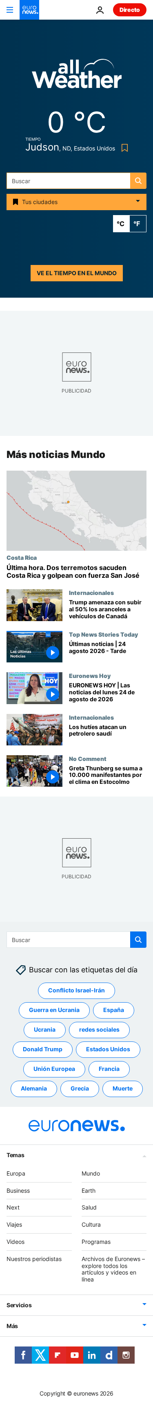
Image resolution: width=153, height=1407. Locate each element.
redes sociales (99, 1029)
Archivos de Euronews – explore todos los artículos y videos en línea (113, 1269)
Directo (130, 9)
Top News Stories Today (103, 634)
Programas (96, 1241)
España (113, 1010)
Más (12, 1325)
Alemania (34, 1088)
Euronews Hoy (90, 676)
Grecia (80, 1088)
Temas (15, 1154)
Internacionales (91, 592)
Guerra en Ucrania (54, 1010)
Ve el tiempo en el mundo (77, 272)
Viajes (14, 1224)
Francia (109, 1069)
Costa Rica (22, 557)
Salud (89, 1207)
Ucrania (44, 1029)
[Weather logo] (77, 76)
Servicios (19, 1305)
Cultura (91, 1224)
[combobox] (76, 181)
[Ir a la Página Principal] (29, 10)
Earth (88, 1190)
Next (13, 1207)
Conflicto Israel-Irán (76, 990)
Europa (16, 1173)
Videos (15, 1241)
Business (18, 1190)
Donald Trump (42, 1049)
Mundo (91, 1173)
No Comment (87, 758)
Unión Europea (54, 1069)
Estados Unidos (108, 1049)
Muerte (123, 1088)
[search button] (138, 181)
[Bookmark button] (123, 148)
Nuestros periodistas (34, 1258)
